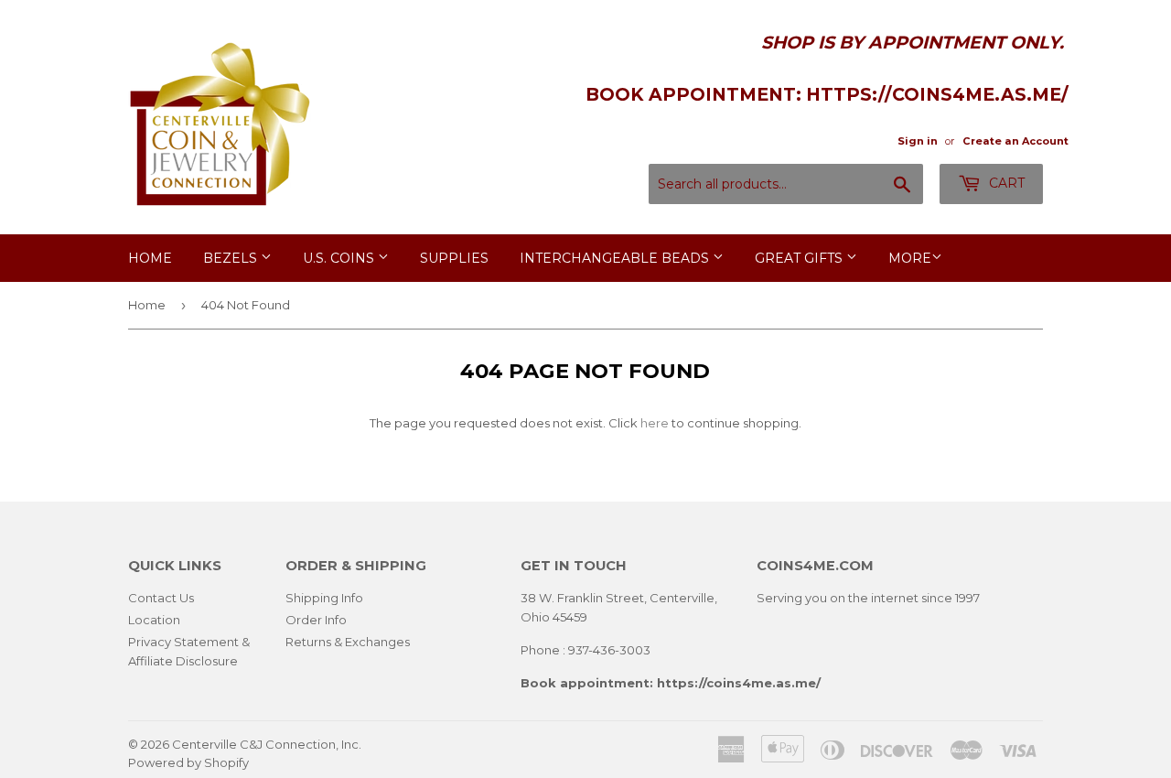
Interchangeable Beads (616, 258)
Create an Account (1015, 141)
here (654, 423)
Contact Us (161, 597)
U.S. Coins (340, 258)
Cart (1005, 183)
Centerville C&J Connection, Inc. (266, 744)
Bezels (232, 258)
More (909, 258)
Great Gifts (800, 258)
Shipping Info (324, 597)
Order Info (316, 619)
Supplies (454, 258)
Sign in (917, 141)
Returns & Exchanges (347, 641)
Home (150, 258)
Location (154, 619)
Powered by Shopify (188, 762)
